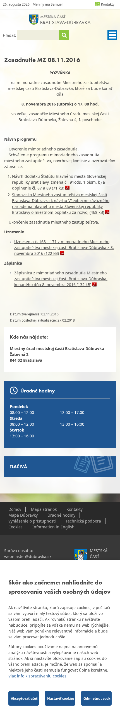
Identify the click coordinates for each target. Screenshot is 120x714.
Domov (14, 509)
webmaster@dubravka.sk (27, 556)
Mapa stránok (44, 509)
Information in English (53, 526)
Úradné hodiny (61, 515)
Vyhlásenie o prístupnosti (32, 521)
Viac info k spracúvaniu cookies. (38, 676)
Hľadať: (10, 35)
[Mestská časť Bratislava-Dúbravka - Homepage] (60, 20)
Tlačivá (18, 466)
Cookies (15, 526)
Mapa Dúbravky (23, 515)
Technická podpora (83, 521)
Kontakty (107, 4)
